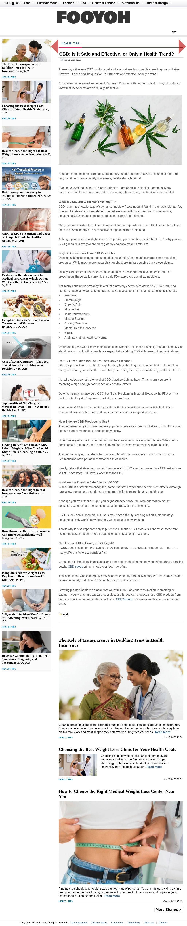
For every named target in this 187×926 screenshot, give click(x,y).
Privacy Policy (99, 922)
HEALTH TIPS (9, 77)
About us (149, 922)
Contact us (117, 922)
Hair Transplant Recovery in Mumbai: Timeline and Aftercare (24, 194)
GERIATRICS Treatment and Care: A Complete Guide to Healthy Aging (26, 237)
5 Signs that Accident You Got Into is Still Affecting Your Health (26, 616)
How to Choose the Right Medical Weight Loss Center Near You (24, 152)
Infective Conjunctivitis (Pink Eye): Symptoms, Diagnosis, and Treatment (26, 659)
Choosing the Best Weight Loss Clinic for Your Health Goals (22, 107)
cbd (65, 614)
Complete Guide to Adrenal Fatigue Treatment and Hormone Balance (25, 323)
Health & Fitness (103, 3)
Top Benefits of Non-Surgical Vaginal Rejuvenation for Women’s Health (25, 407)
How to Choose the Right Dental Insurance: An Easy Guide (23, 491)
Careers (163, 922)
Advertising (134, 922)
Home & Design (157, 3)
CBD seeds (75, 566)
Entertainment (47, 3)
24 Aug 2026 (13, 3)
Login (174, 31)
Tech (27, 3)
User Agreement (78, 922)
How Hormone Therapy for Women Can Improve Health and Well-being (26, 534)
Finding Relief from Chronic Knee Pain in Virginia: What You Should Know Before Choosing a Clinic (25, 448)
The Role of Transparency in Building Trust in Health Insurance (21, 67)
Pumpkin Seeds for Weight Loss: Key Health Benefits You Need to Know (23, 576)
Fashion (68, 3)
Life (83, 3)
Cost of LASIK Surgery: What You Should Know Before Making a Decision (25, 365)
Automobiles (130, 3)
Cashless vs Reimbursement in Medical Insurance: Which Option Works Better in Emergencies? (25, 278)
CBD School (124, 599)
